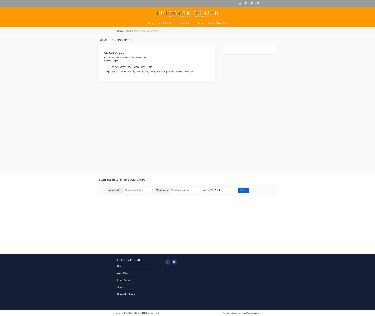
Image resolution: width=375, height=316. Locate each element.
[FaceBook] (246, 3)
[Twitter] (252, 3)
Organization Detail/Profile (146, 31)
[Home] (240, 3)
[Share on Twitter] (174, 262)
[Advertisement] (156, 124)
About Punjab (165, 23)
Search (200, 23)
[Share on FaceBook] (167, 262)
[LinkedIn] (258, 3)
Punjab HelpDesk (230, 313)
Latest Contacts (184, 23)
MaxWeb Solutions (250, 313)
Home (151, 23)
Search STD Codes (217, 23)
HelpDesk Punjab (187, 13)
